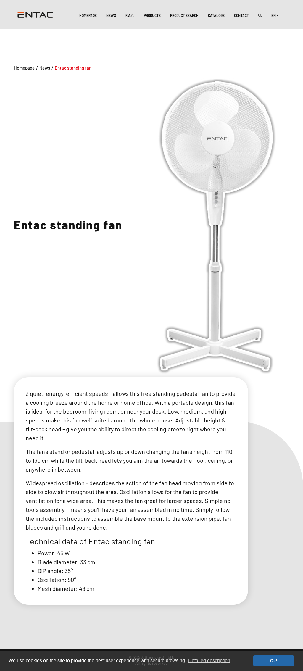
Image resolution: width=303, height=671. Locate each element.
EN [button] (273, 15)
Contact (241, 15)
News (111, 15)
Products (152, 15)
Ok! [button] (273, 660)
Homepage (88, 15)
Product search (184, 15)
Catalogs (216, 15)
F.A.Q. (129, 15)
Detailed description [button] (209, 660)
